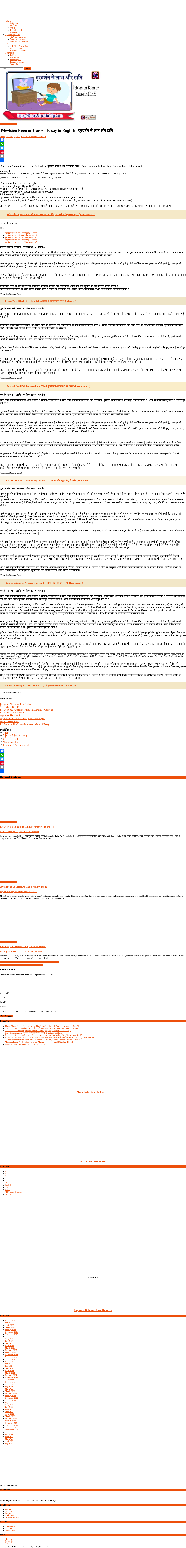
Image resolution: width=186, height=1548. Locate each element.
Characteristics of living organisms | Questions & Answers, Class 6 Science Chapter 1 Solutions (43, 1040)
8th (6, 1183)
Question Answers (12, 35)
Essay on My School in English (16, 703)
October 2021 (10, 1427)
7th (6, 1180)
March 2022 (10, 1416)
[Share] (93, 160)
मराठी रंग (7, 732)
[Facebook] (93, 140)
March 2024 (10, 1373)
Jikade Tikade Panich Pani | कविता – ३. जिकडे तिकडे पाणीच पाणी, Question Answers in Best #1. (42, 1026)
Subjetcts (8, 21)
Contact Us (9, 1541)
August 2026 (10, 1320)
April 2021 (9, 1441)
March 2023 (10, 1391)
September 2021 (11, 1430)
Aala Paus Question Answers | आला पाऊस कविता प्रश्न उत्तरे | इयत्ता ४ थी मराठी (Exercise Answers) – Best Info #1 (49, 1037)
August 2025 (10, 1339)
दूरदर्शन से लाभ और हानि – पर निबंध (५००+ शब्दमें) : (21, 240)
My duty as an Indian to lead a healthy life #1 (23, 886)
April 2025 (9, 1345)
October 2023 (10, 1382)
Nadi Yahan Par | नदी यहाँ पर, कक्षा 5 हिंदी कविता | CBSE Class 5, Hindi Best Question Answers (42, 1028)
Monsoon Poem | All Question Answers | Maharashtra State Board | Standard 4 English (39, 1042)
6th (6, 1178)
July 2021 (9, 1434)
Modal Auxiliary (11, 741)
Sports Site (14, 64)
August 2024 (10, 1361)
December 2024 (11, 1355)
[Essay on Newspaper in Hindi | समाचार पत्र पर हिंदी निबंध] (93, 800)
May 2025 (9, 1343)
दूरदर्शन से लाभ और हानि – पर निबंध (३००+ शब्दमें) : (21, 235)
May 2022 (9, 1412)
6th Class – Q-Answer (19, 41)
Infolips (13, 55)
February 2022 (11, 1418)
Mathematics (15, 32)
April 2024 (9, 1371)
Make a (80, 1092)
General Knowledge (12, 1518)
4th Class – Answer (18, 37)
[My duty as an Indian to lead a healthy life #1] (93, 860)
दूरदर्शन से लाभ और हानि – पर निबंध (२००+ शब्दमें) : (21, 233)
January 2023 (10, 1396)
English (8, 1185)
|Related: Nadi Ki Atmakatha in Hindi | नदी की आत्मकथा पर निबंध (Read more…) (48, 386)
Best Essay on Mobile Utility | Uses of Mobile (23, 946)
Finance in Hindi (17, 62)
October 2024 (10, 1359)
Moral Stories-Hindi (18, 48)
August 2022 (10, 1405)
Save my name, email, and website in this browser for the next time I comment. (34, 1011)
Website (3, 1007)
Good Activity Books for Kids (93, 1161)
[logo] (11, 1499)
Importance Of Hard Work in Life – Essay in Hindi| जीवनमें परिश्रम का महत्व (29, 962)
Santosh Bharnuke (28, 137)
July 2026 (9, 1323)
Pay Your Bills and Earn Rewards (93, 1310)
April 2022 (9, 1414)
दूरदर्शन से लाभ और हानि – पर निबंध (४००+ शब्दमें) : (21, 238)
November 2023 (11, 1380)
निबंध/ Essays (15, 23)
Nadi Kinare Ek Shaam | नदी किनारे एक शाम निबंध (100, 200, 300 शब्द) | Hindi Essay (38, 1031)
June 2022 (9, 1409)
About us (8, 1539)
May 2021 (9, 1439)
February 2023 (11, 1393)
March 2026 (10, 1327)
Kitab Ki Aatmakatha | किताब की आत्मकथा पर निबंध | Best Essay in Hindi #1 (34, 1033)
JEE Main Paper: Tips (19, 46)
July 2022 (9, 1407)
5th (6, 1176)
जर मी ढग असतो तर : (9, 721)
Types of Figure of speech (16, 744)
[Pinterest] (93, 152)
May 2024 (9, 1368)
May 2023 (9, 1389)
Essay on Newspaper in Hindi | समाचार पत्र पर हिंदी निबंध (27, 826)
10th (7, 1171)
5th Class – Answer (18, 39)
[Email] (93, 156)
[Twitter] (93, 148)
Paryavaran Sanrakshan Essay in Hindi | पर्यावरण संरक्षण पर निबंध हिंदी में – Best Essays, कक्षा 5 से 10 (43, 1035)
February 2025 (11, 1350)
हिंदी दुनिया (14, 28)
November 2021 (11, 1425)
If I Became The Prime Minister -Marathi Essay (24, 724)
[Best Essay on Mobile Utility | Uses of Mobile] (93, 920)
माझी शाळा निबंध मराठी (10, 715)
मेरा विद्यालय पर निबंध (9, 706)
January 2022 (10, 1421)
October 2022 (10, 1400)
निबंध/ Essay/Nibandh (8, 124)
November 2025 (11, 1334)
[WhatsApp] (93, 144)
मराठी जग (13, 25)
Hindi (7, 1190)
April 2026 (9, 1325)
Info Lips (8, 1528)
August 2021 (10, 1432)
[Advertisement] (76, 12)
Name (3, 997)
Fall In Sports (10, 1530)
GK (6, 1187)
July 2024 (9, 1364)
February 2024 (11, 1375)
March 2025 (10, 1348)
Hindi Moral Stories (18, 50)
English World (16, 30)
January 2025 (10, 1352)
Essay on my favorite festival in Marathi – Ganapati (26, 709)
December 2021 (11, 1423)
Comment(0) (41, 137)
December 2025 (11, 1332)
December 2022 (11, 1398)
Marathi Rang (15, 57)
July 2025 (9, 1341)
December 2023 (11, 1377)
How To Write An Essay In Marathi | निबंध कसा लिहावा (21, 965)
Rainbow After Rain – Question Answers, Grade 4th (26, 1044)
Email (3, 1002)
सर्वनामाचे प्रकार (10, 738)
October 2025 (10, 1336)
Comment (4, 993)
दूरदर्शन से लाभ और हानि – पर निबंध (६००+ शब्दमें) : (21, 242)
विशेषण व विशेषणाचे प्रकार (15, 735)
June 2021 (9, 1437)
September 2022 (11, 1402)
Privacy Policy (10, 1543)
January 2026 (10, 1330)
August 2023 (10, 1384)
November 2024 (11, 1357)
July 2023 (9, 1386)
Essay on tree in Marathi (12, 712)
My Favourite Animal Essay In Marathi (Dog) (23, 718)
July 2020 (9, 1443)
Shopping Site (15, 60)
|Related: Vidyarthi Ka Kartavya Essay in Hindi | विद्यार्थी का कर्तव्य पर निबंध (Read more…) (40, 301)
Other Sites (9, 53)
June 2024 (9, 1366)
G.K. (7, 44)
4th (6, 1174)
